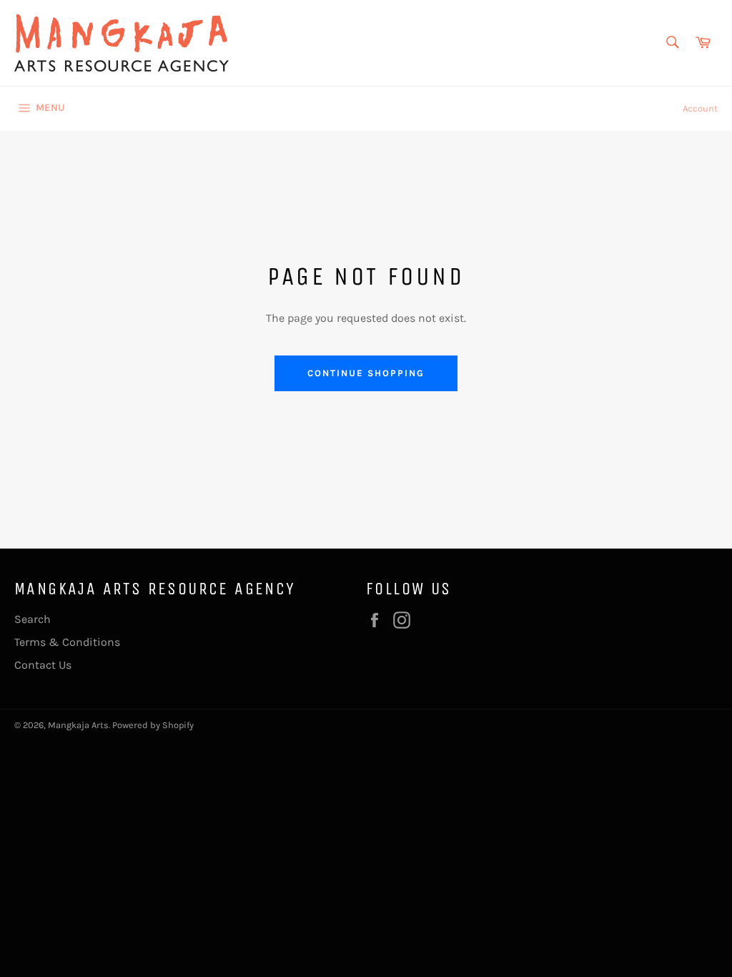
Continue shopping (365, 373)
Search (32, 619)
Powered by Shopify (153, 725)
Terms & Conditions (67, 642)
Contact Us (42, 665)
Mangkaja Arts (78, 725)
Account (700, 108)
